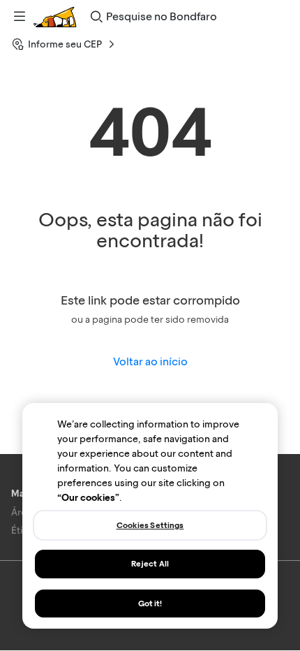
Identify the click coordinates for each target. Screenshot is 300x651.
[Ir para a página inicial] (55, 16)
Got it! (150, 603)
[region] (150, 516)
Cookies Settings (150, 525)
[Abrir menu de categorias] (19, 17)
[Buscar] (96, 16)
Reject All (150, 564)
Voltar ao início (150, 361)
